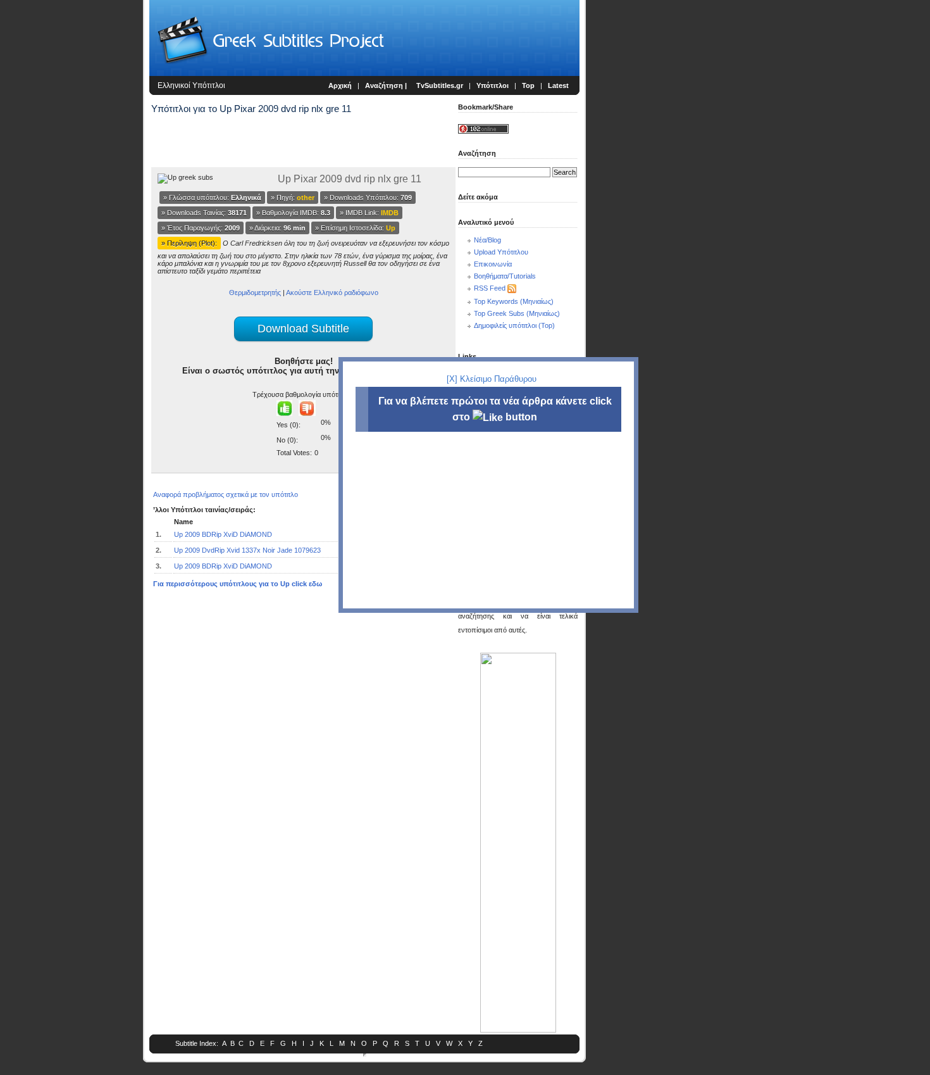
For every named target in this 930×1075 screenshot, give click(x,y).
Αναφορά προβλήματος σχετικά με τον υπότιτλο (225, 494)
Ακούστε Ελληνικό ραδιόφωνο (332, 292)
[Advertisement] (73, 209)
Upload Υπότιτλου (501, 252)
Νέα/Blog (487, 240)
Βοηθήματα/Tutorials (505, 276)
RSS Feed (489, 288)
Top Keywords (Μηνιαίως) (514, 301)
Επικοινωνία (493, 264)
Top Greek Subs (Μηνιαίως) (517, 313)
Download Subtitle (303, 328)
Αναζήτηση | (387, 85)
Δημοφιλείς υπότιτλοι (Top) (514, 325)
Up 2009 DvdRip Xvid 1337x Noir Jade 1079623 (247, 550)
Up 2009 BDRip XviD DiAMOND (223, 534)
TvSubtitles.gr (439, 85)
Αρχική (340, 85)
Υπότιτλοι (492, 85)
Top (528, 85)
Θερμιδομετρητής (255, 292)
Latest (558, 85)
